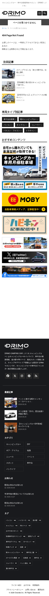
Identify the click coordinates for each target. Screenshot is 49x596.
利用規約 (36, 585)
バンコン (7, 124)
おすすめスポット (14, 531)
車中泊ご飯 (31, 552)
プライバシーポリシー (14, 589)
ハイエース (24, 520)
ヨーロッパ (28, 541)
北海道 (27, 558)
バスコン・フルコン (12, 130)
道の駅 (37, 520)
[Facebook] (8, 376)
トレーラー (36, 124)
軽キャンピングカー (28, 119)
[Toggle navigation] (39, 13)
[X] (15, 376)
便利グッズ (33, 536)
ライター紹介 (16, 585)
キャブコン (21, 124)
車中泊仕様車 (9, 119)
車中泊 (38, 558)
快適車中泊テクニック (15, 536)
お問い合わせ (30, 589)
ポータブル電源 (13, 558)
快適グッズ (11, 547)
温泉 (23, 547)
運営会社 (41, 589)
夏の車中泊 (11, 568)
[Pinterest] (29, 376)
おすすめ (27, 585)
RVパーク (25, 525)
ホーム (4, 28)
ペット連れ (25, 563)
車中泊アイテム (13, 541)
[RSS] (36, 376)
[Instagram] (22, 376)
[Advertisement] (24, 304)
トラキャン (30, 130)
